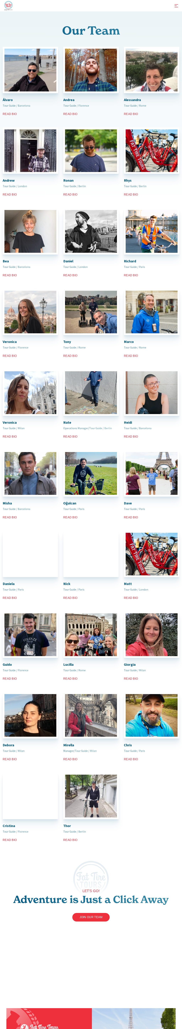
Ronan (68, 180)
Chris (128, 745)
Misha (7, 503)
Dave (128, 503)
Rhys (128, 180)
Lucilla (68, 664)
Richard (130, 261)
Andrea (68, 99)
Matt (128, 583)
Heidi (128, 422)
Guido (7, 664)
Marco (129, 341)
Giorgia (130, 664)
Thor (67, 825)
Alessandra (132, 99)
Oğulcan (69, 503)
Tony (67, 341)
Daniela (9, 583)
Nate (67, 422)
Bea (6, 261)
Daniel (68, 261)
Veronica (10, 341)
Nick (66, 583)
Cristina (9, 825)
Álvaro (8, 99)
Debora (8, 745)
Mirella (68, 745)
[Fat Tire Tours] (8, 5)
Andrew (9, 180)
